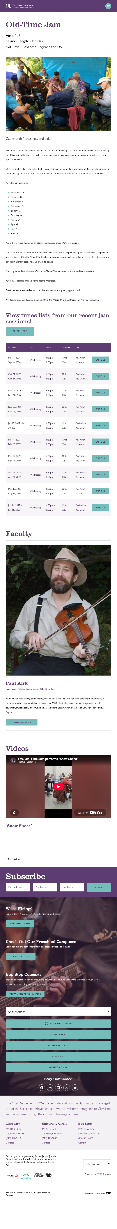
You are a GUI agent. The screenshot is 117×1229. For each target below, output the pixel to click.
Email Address (14, 885)
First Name (40, 885)
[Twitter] (66, 1087)
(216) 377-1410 (13, 1138)
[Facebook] (42, 1087)
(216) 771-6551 (85, 1138)
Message (21, 722)
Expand (9, 712)
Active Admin (58, 1067)
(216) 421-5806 (49, 1138)
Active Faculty (58, 1045)
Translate (107, 1174)
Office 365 (58, 1034)
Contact (10, 1142)
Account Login (60, 1023)
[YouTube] (75, 1087)
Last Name (67, 885)
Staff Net (58, 1056)
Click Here (19, 331)
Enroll (100, 359)
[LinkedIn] (58, 1087)
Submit (99, 887)
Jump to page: (14, 1010)
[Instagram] (50, 1087)
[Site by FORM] (98, 1193)
